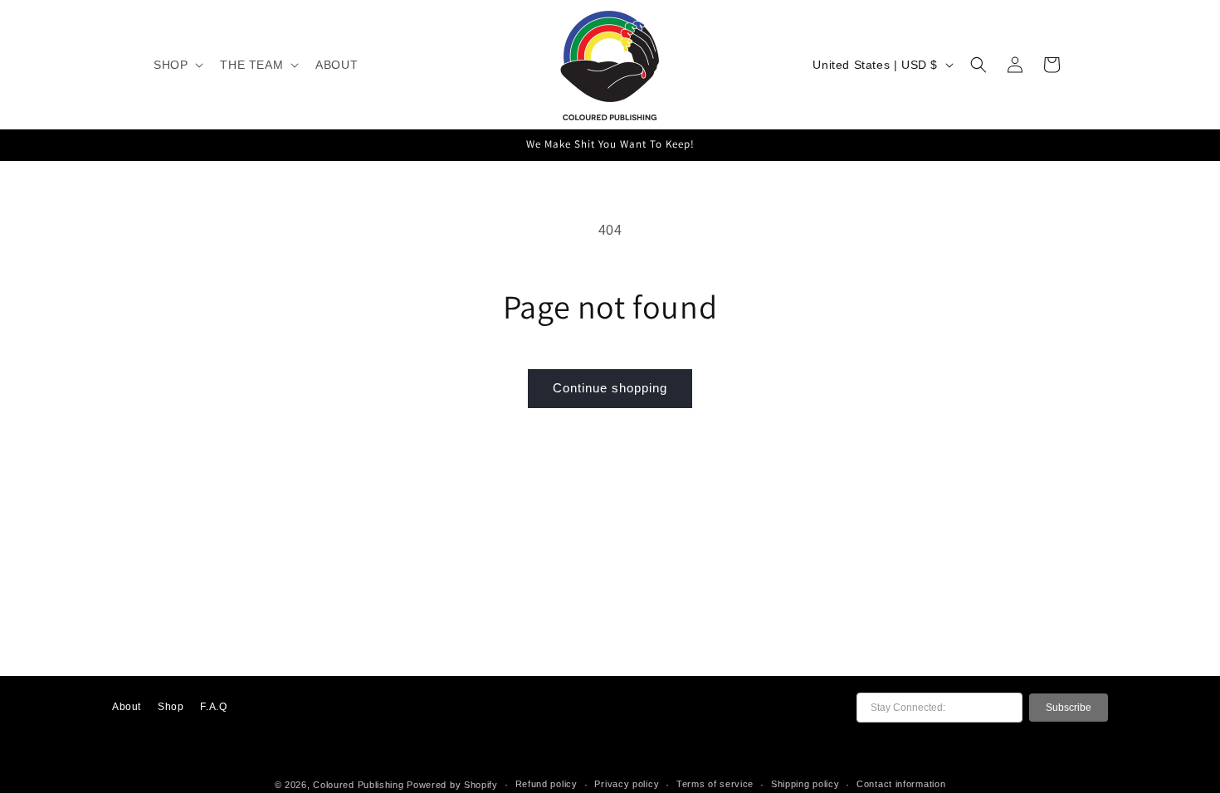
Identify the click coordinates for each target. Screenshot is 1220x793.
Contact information (900, 784)
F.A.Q (213, 707)
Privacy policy (626, 784)
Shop (170, 707)
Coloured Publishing (358, 785)
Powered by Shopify (452, 785)
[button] (177, 64)
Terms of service (715, 784)
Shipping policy (805, 784)
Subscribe (1068, 707)
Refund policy (546, 784)
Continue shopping (610, 388)
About (126, 707)
